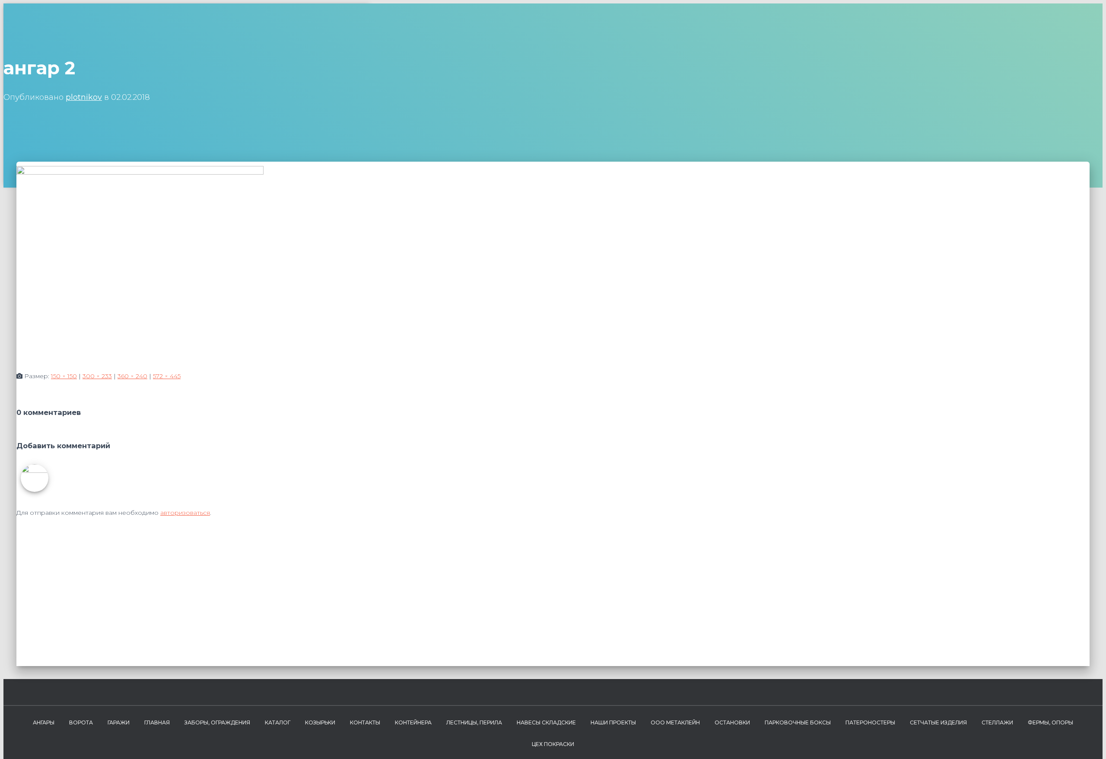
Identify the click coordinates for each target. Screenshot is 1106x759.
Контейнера (413, 722)
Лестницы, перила (474, 722)
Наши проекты (613, 722)
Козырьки (320, 722)
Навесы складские (546, 722)
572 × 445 (167, 376)
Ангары (43, 722)
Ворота (81, 722)
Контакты (365, 722)
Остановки (732, 722)
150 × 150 (64, 376)
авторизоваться (185, 513)
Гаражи (119, 722)
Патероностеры (870, 722)
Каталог (277, 722)
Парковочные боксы (798, 722)
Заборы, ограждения (217, 722)
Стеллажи (997, 722)
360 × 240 (132, 376)
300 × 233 (97, 376)
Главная (157, 722)
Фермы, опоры (1050, 722)
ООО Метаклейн (675, 722)
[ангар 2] (140, 172)
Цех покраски (553, 744)
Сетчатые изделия (938, 722)
